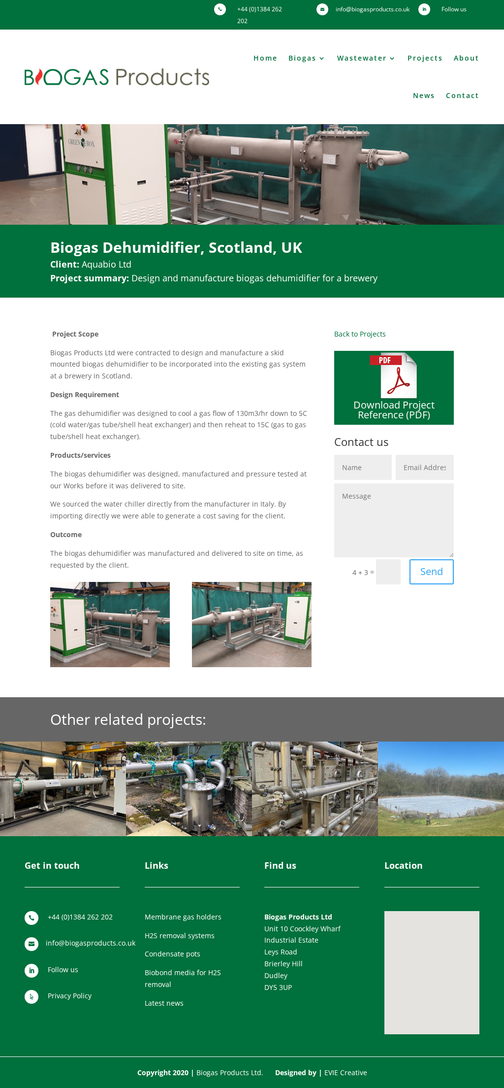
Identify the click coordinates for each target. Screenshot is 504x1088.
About (466, 58)
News (424, 95)
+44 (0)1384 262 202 (80, 916)
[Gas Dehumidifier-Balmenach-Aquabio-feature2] (252, 667)
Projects (425, 58)
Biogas (302, 58)
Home (265, 58)
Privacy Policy (70, 995)
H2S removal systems (180, 935)
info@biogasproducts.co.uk (90, 943)
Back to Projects (360, 334)
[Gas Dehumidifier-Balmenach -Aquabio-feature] (110, 667)
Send (431, 571)
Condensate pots (172, 953)
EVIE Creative (345, 1072)
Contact (462, 95)
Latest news (164, 1003)
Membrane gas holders (183, 916)
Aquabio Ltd (106, 264)
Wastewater (362, 58)
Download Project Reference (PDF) (394, 409)
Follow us (63, 969)
